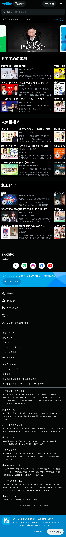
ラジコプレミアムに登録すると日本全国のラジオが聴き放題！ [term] (30, 275)
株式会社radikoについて (13, 364)
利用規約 (6, 342)
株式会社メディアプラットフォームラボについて (24, 383)
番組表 (21, 3)
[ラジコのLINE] (24, 266)
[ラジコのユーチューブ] (50, 266)
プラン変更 (49, 3)
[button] (56, 19)
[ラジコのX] (16, 266)
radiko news (8, 356)
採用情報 (6, 373)
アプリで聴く (55, 531)
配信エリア (7, 337)
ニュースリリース (10, 369)
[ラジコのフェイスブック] (42, 266)
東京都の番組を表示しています (16, 19)
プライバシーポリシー (12, 347)
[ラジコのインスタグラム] (33, 266)
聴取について (8, 332)
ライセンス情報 (9, 352)
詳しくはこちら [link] (11, 281)
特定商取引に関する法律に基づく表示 (19, 378)
